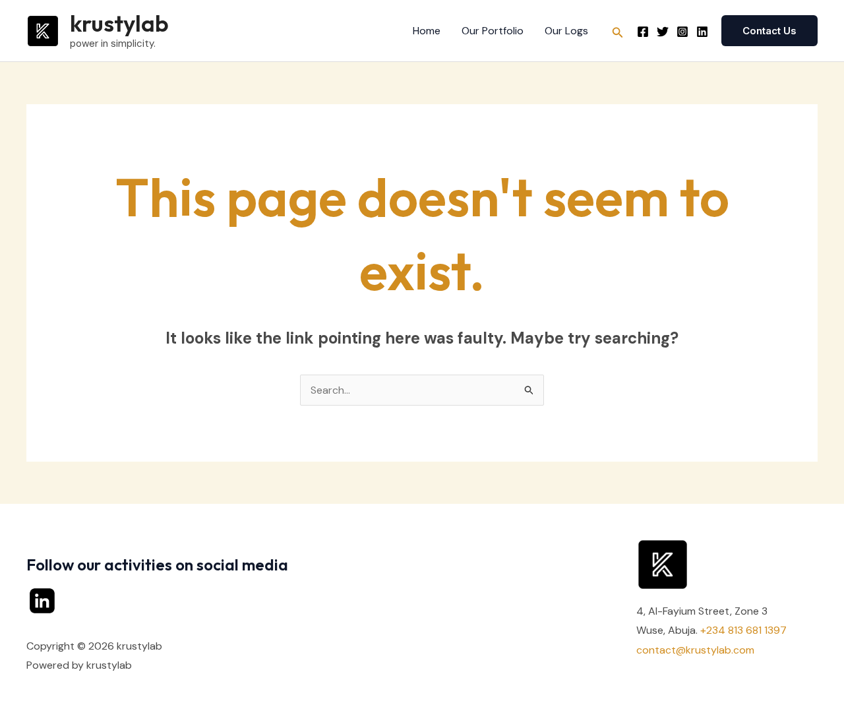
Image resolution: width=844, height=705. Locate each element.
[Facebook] (643, 32)
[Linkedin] (702, 32)
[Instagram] (682, 32)
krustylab (119, 23)
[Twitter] (663, 32)
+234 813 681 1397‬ (743, 630)
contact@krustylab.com (695, 650)
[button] (618, 31)
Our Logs (566, 31)
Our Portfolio (493, 31)
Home (426, 31)
